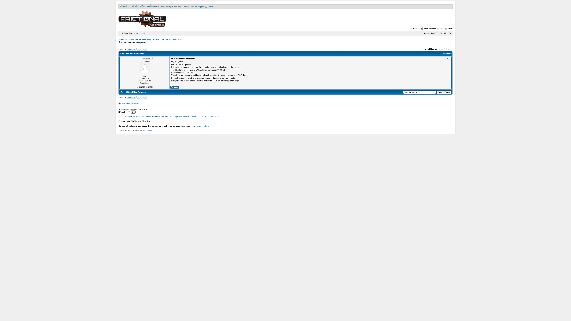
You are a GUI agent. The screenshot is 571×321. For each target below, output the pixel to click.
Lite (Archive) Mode (173, 117)
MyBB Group (147, 130)
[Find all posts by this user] (174, 88)
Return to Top (158, 117)
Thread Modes (446, 53)
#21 (448, 59)
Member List (430, 29)
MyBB (130, 130)
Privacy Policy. (202, 126)
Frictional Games (157, 7)
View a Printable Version (130, 103)
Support (201, 7)
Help (450, 29)
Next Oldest (126, 92)
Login (137, 33)
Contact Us (130, 117)
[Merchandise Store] (209, 7)
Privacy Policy (176, 7)
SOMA (156, 40)
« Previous (132, 49)
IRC (441, 29)
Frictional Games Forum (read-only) (135, 40)
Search (416, 29)
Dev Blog (186, 7)
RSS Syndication (211, 117)
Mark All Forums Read (193, 117)
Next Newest (139, 92)
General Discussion (170, 40)
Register (144, 33)
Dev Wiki (194, 7)
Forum (167, 7)
